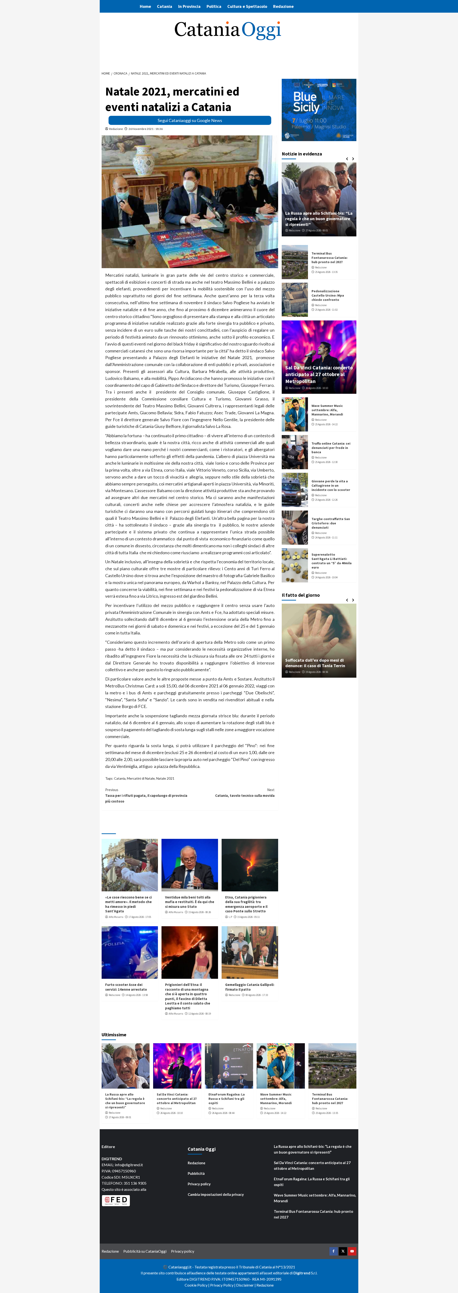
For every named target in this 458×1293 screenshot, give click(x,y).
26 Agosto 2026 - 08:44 (317, 230)
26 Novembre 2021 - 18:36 (146, 129)
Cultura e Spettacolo (247, 6)
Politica (214, 6)
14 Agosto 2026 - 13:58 (136, 995)
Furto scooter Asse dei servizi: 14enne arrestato (126, 987)
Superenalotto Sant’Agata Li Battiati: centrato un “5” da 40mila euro (332, 561)
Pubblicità (196, 1173)
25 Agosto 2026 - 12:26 (326, 499)
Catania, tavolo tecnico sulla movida (245, 793)
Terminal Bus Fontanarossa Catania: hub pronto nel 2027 (330, 257)
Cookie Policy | (197, 1285)
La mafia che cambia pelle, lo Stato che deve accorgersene (319, 662)
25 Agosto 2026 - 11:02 (326, 309)
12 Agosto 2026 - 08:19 (199, 1013)
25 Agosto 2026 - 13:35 (326, 272)
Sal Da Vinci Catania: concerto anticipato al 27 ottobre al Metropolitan (319, 374)
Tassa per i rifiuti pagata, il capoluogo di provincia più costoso (146, 795)
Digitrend (301, 1273)
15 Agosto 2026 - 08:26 (199, 912)
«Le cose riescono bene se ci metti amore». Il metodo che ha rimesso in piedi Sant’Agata (128, 904)
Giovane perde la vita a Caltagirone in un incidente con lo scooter (331, 485)
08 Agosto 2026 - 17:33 (256, 995)
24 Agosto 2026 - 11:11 (326, 537)
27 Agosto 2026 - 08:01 (120, 1117)
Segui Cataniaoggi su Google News (190, 120)
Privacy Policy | (223, 1285)
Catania (164, 6)
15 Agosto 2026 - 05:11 (248, 917)
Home (145, 6)
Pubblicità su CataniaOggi (145, 1251)
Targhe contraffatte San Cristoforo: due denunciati (331, 523)
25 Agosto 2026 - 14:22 (326, 424)
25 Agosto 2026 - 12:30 (326, 462)
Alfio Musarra (116, 917)
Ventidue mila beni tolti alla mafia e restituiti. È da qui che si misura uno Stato (189, 902)
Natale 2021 (165, 778)
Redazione (283, 6)
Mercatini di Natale (141, 778)
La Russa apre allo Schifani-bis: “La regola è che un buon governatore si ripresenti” (125, 1101)
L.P (230, 917)
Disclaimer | (246, 1285)
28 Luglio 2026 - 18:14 (319, 672)
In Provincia (189, 6)
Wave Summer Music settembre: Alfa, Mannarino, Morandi (327, 410)
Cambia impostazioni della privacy (216, 1194)
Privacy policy (199, 1184)
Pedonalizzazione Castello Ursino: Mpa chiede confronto (328, 295)
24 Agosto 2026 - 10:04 (326, 577)
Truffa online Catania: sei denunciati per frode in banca (331, 447)
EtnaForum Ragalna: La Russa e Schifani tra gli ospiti (315, 221)
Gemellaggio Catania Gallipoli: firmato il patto (249, 987)
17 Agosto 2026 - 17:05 (140, 917)
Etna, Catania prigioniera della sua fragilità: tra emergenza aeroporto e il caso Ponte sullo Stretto (246, 904)
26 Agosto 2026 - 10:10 (317, 388)
